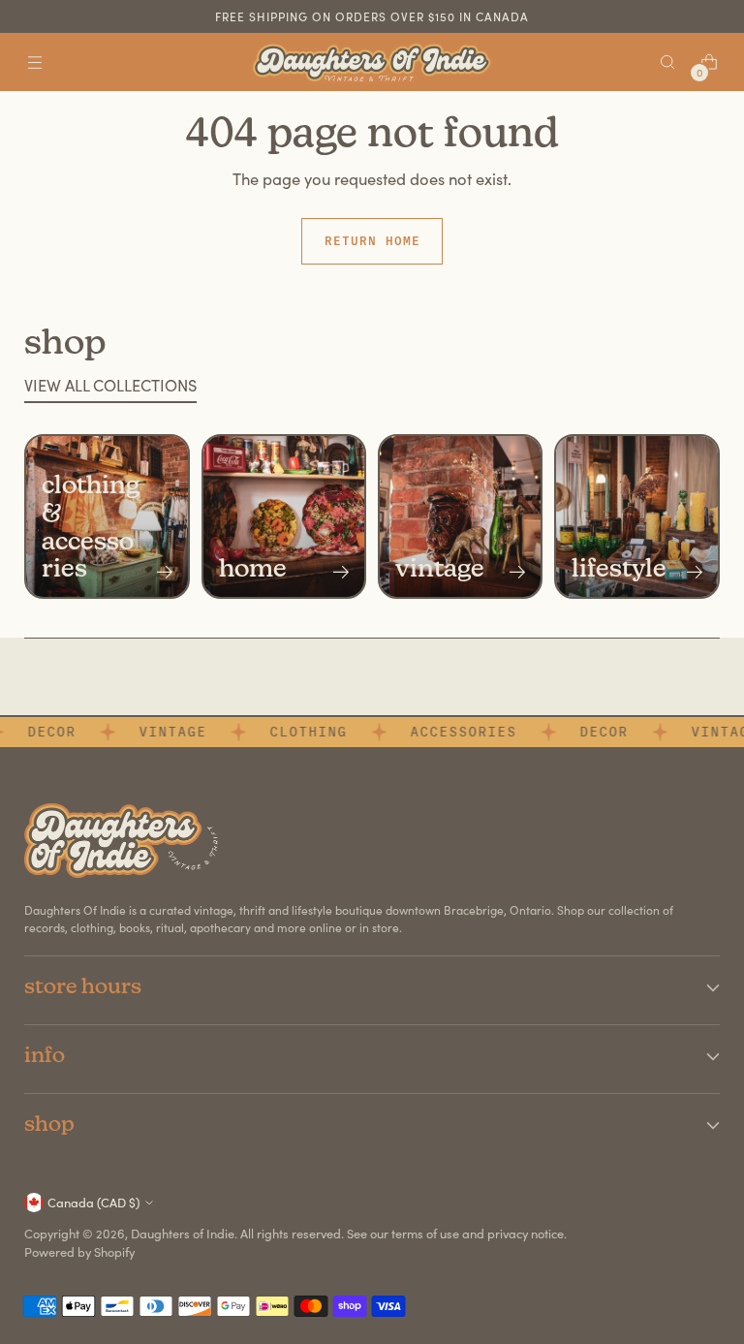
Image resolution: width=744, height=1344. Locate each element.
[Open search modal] (668, 62)
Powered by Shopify (79, 1251)
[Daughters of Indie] (372, 62)
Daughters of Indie (182, 1233)
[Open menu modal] (34, 62)
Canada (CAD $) (93, 1202)
